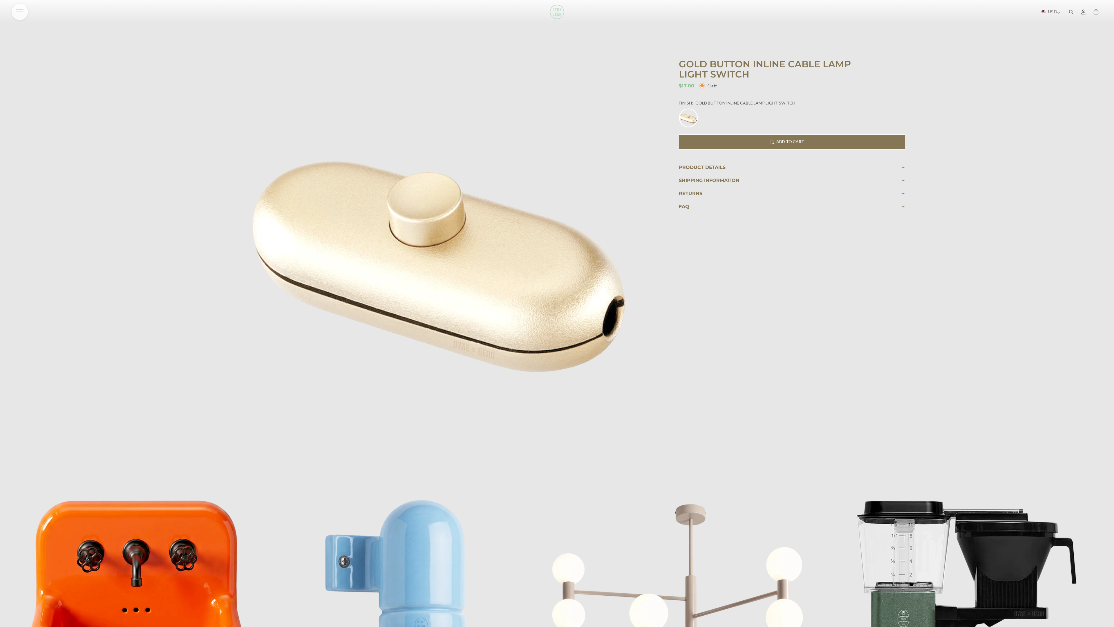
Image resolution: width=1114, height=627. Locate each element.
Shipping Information (709, 180)
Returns (690, 193)
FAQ (684, 206)
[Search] (1071, 12)
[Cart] (1096, 12)
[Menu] (20, 12)
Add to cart (790, 141)
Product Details (702, 167)
